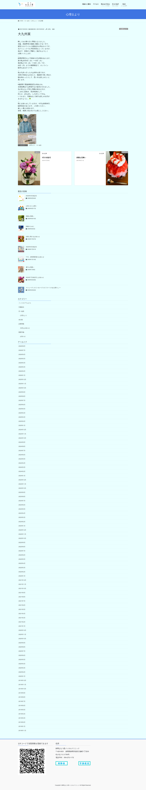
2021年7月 (22, 601)
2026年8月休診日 (31, 247)
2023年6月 (22, 505)
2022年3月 (22, 567)
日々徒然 (39, 145)
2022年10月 (22, 538)
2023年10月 (22, 488)
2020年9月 (22, 643)
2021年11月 (22, 584)
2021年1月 (22, 626)
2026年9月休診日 (31, 196)
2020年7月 (22, 651)
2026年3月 (22, 367)
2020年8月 (22, 647)
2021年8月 (22, 597)
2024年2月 (22, 471)
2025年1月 (22, 425)
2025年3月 (22, 417)
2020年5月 (22, 659)
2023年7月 (22, 501)
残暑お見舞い (81, 157)
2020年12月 (22, 630)
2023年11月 (22, 484)
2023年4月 (22, 513)
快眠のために (30, 226)
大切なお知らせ (25, 328)
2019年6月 (22, 705)
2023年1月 (22, 526)
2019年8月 (22, 697)
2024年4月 (22, 463)
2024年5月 (22, 459)
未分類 (21, 320)
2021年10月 (22, 588)
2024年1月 (22, 476)
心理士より (123, 29)
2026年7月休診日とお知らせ (35, 277)
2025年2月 (22, 421)
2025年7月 (22, 400)
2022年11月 (22, 534)
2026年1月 (22, 375)
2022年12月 (22, 530)
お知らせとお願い (31, 206)
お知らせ (23, 336)
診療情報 (21, 324)
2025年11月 (22, 384)
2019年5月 (22, 710)
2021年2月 (22, 622)
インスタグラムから (25, 303)
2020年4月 (22, 664)
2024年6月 (22, 455)
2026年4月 (22, 363)
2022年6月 (22, 555)
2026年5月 (22, 359)
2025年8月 (22, 396)
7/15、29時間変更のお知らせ (35, 257)
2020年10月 (22, 638)
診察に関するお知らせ (33, 236)
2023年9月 (22, 492)
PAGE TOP (140, 764)
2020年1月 (22, 676)
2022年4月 (22, 563)
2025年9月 (22, 392)
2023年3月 (22, 517)
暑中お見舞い (30, 267)
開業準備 (21, 332)
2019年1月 (22, 726)
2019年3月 (22, 718)
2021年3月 (22, 618)
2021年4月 (22, 613)
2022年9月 (22, 542)
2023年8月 (22, 496)
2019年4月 (22, 714)
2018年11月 (22, 730)
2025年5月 (22, 409)
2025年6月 (22, 404)
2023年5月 (22, 509)
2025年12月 (22, 379)
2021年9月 (22, 593)
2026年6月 (22, 354)
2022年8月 (22, 547)
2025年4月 (22, 413)
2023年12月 (22, 480)
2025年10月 (22, 388)
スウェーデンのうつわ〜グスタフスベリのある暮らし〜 (43, 288)
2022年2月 (22, 572)
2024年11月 (22, 434)
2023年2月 (22, 522)
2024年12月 (22, 429)
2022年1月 (22, 576)
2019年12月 (22, 680)
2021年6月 (22, 605)
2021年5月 (22, 609)
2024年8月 (22, 446)
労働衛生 (21, 307)
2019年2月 (22, 722)
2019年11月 (22, 684)
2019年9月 (22, 693)
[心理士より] (117, 168)
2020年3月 (22, 668)
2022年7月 (22, 551)
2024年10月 (22, 438)
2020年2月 (22, 672)
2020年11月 (22, 634)
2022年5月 (22, 559)
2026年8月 (22, 346)
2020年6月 (22, 655)
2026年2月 (22, 371)
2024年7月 (22, 450)
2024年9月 (22, 442)
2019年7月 (22, 701)
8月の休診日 (46, 157)
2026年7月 (22, 350)
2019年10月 (22, 689)
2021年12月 (22, 580)
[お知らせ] (29, 166)
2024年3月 (22, 467)
